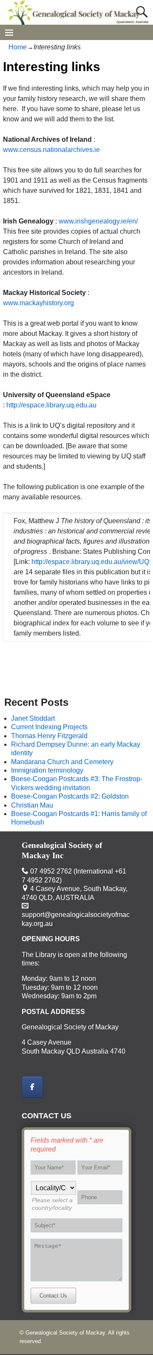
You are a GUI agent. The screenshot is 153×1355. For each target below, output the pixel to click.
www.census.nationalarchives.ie (51, 149)
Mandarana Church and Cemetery (62, 761)
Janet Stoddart (33, 718)
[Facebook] (32, 1087)
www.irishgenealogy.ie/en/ (98, 221)
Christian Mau (32, 805)
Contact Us (53, 1295)
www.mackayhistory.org (38, 303)
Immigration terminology (47, 770)
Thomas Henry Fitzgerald (49, 735)
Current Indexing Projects (49, 726)
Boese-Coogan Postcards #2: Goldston (70, 796)
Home (17, 47)
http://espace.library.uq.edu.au (51, 405)
